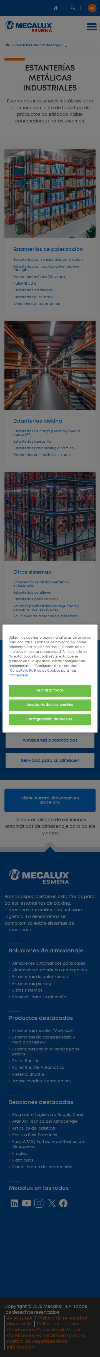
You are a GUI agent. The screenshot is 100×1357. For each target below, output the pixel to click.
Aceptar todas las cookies (50, 705)
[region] (50, 678)
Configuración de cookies (50, 719)
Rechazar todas (50, 690)
